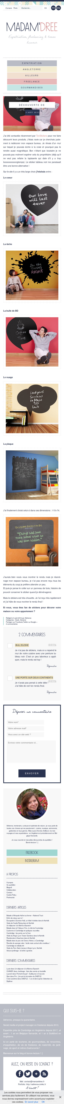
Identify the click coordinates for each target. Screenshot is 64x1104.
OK (43, 1101)
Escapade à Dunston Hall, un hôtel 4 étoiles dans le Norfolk (28, 920)
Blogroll (9, 887)
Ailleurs (32, 75)
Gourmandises (32, 87)
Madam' (32, 27)
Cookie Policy (11, 895)
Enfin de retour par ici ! (15, 918)
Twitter (25, 622)
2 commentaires (12, 624)
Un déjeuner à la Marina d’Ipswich (19, 925)
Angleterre (32, 69)
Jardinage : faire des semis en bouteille (32, 971)
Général (23, 620)
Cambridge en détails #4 (15, 945)
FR (53, 7)
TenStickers (41, 135)
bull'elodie (22, 645)
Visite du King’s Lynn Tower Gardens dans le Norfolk (25, 935)
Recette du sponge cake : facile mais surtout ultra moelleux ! (28, 943)
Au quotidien (11, 885)
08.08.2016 (52, 645)
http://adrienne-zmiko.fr (36, 1084)
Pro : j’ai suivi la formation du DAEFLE (27, 976)
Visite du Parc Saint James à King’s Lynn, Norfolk (24, 948)
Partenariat (10, 897)
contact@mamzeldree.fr (34, 1081)
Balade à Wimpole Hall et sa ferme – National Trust (25, 915)
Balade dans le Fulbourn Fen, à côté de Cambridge (25, 928)
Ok (45, 8)
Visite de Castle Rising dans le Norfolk (20, 923)
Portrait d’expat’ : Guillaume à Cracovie (31, 974)
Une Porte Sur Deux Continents (34, 677)
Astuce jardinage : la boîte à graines (19, 950)
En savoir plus (31, 1101)
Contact (9, 892)
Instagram (32, 861)
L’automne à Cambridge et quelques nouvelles (23, 930)
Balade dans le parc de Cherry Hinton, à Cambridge (25, 940)
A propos (9, 8)
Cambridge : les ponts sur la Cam (19, 933)
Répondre (51, 666)
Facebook (19, 622)
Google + (34, 622)
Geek (17, 620)
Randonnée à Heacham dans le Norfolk (21, 938)
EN (58, 7)
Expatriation (32, 63)
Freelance (32, 81)
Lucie (8, 968)
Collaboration (11, 890)
